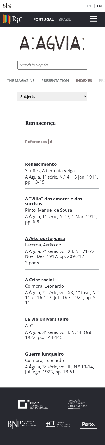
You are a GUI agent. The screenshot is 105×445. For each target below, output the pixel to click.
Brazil (65, 19)
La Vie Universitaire (47, 319)
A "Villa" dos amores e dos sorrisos (53, 201)
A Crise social (39, 279)
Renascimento (41, 164)
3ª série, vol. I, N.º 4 (61, 332)
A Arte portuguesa (45, 238)
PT (89, 5)
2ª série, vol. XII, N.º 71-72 (68, 251)
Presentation (55, 80)
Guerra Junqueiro (44, 354)
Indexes (84, 80)
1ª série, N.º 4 (55, 177)
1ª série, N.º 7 (55, 216)
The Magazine (20, 80)
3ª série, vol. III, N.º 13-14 (67, 367)
